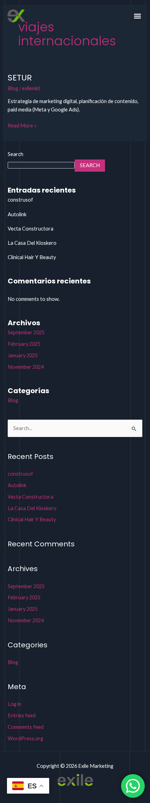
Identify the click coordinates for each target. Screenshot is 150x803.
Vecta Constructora (30, 229)
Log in (14, 704)
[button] (137, 16)
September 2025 (26, 332)
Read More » (22, 125)
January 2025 (23, 355)
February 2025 (24, 344)
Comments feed (26, 727)
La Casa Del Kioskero (32, 243)
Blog (13, 88)
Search (15, 154)
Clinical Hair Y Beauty (32, 257)
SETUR (20, 77)
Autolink (17, 214)
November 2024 (26, 367)
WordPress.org (25, 738)
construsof (20, 200)
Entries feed (22, 715)
